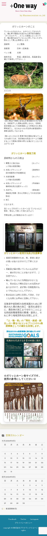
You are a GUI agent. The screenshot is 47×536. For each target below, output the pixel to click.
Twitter (23, 519)
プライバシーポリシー (23, 523)
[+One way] (23, 7)
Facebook (12, 519)
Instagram (34, 519)
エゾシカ (7, 90)
